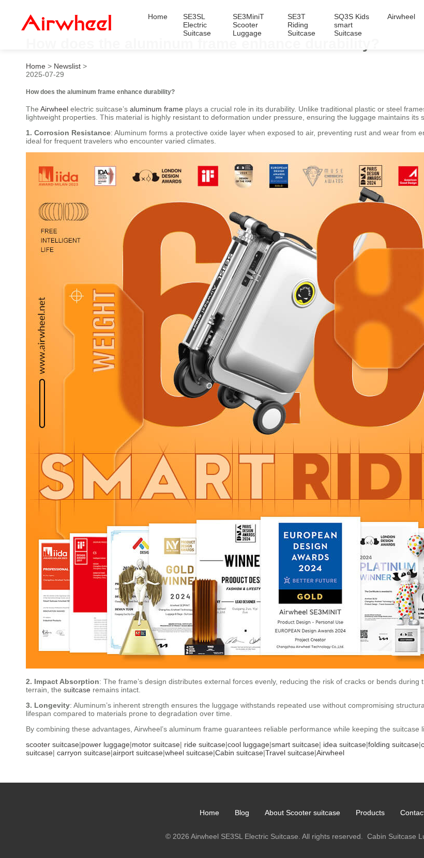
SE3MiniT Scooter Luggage (248, 24)
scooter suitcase (52, 744)
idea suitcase (344, 744)
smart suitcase (295, 744)
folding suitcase (393, 744)
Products (370, 812)
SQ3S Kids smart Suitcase (351, 24)
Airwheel (401, 16)
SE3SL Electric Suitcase (197, 24)
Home (158, 16)
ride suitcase (204, 744)
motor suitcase (156, 744)
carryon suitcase (84, 753)
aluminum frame (156, 109)
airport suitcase (138, 753)
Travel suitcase (289, 753)
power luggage (105, 744)
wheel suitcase (189, 753)
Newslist (67, 66)
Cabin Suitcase (391, 836)
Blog (242, 812)
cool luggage (248, 744)
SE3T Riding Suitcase (301, 24)
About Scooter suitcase (302, 812)
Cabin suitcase (239, 753)
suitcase (77, 690)
